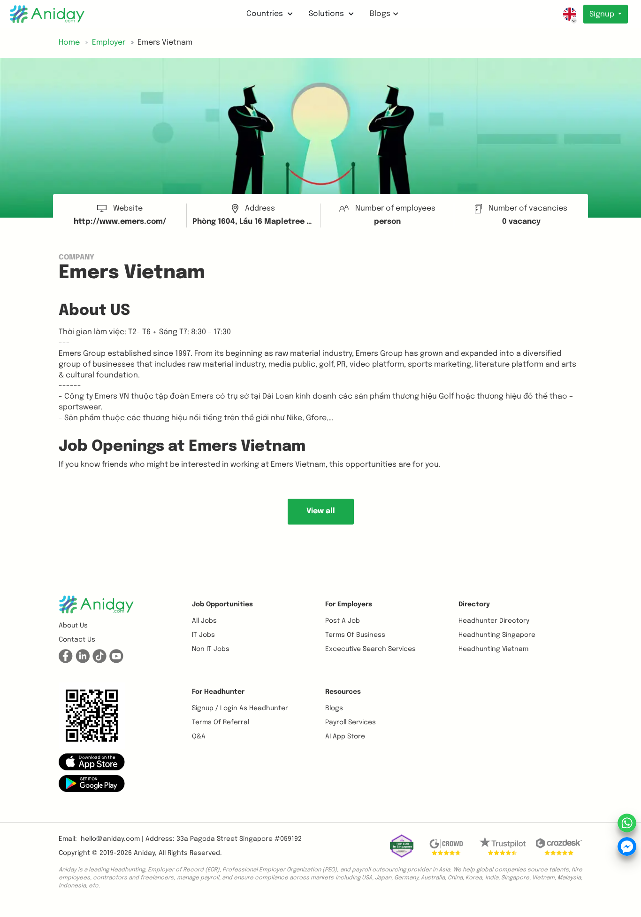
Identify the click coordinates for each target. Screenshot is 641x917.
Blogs (380, 14)
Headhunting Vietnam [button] (493, 649)
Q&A (199, 736)
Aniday (144, 853)
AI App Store (345, 736)
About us (73, 625)
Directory (474, 604)
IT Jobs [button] (203, 635)
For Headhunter (218, 692)
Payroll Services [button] (350, 722)
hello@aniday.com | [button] (112, 839)
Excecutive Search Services (370, 649)
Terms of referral (220, 722)
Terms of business (355, 635)
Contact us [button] (77, 639)
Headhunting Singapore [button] (496, 635)
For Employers (348, 604)
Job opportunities (222, 604)
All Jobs (204, 621)
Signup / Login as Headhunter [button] (240, 708)
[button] (92, 762)
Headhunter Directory (493, 621)
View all (320, 511)
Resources (343, 692)
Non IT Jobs (210, 649)
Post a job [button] (342, 621)
